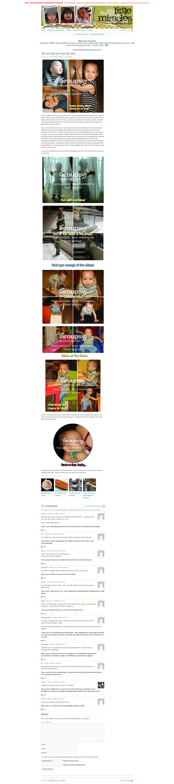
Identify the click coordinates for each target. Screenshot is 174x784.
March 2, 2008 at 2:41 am (60, 617)
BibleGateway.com (92, 50)
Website (44, 753)
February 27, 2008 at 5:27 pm (56, 582)
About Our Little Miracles (55, 30)
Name (43, 744)
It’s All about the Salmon (60, 494)
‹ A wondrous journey (81, 34)
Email (43, 749)
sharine (43, 682)
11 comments (68, 56)
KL (62, 128)
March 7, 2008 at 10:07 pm (53, 663)
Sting (42, 601)
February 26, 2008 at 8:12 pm (56, 513)
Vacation (60, 56)
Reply (44, 530)
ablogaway (44, 644)
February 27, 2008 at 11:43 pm (56, 601)
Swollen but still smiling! (74, 494)
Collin (100, 128)
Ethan (55, 56)
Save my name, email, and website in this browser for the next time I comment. (71, 757)
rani (42, 534)
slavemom (44, 567)
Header (68, 30)
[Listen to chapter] (107, 45)
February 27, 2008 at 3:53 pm (59, 567)
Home (43, 30)
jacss (43, 550)
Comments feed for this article (93, 506)
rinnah (43, 513)
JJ (42, 663)
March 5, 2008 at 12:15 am (58, 644)
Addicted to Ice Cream (46, 494)
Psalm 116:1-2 (99, 45)
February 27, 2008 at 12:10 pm (56, 550)
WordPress (53, 780)
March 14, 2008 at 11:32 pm (56, 682)
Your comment (46, 722)
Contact (89, 30)
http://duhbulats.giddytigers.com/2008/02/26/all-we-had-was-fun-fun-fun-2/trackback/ (76, 510)
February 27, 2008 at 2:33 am (55, 534)
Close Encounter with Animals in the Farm (89, 495)
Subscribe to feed (125, 30)
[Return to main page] (87, 28)
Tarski (63, 780)
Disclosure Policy (79, 30)
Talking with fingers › (98, 34)
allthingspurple (45, 617)
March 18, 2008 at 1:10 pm (55, 698)
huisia (43, 698)
